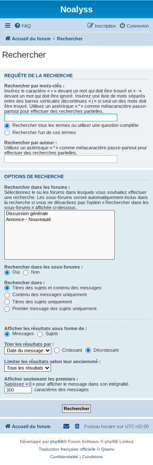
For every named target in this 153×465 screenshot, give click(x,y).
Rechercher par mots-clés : (34, 85)
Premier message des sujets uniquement (53, 308)
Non (35, 272)
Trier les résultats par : (29, 344)
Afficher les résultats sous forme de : (45, 328)
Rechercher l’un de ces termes (43, 132)
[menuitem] (22, 26)
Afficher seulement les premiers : (41, 378)
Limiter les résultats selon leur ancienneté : (52, 361)
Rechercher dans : (24, 282)
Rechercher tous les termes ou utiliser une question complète (75, 125)
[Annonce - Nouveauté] (59, 220)
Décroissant (105, 350)
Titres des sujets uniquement (41, 301)
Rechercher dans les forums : (37, 187)
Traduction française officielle (67, 449)
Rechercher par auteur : (30, 142)
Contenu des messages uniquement (49, 294)
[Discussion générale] (59, 214)
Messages (22, 333)
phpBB (57, 441)
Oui (15, 272)
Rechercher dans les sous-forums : (43, 266)
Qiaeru (107, 449)
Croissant (71, 350)
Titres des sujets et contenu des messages (56, 287)
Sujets (51, 333)
